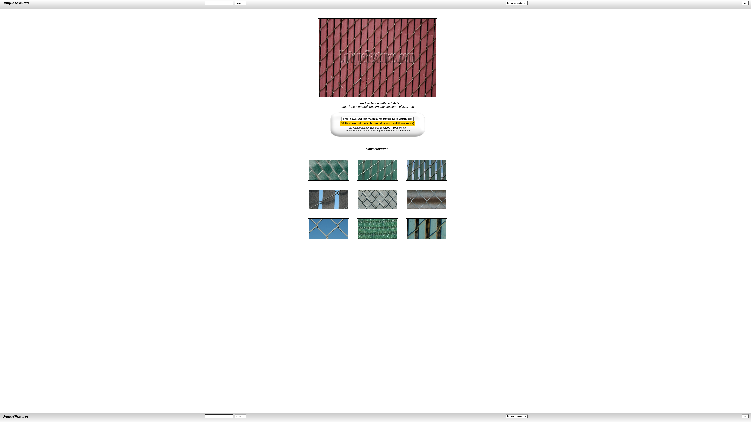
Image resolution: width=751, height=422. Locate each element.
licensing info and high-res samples (390, 130)
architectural (388, 106)
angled (363, 106)
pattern (374, 106)
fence (353, 106)
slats (344, 106)
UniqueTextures (15, 3)
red (412, 106)
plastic (403, 106)
